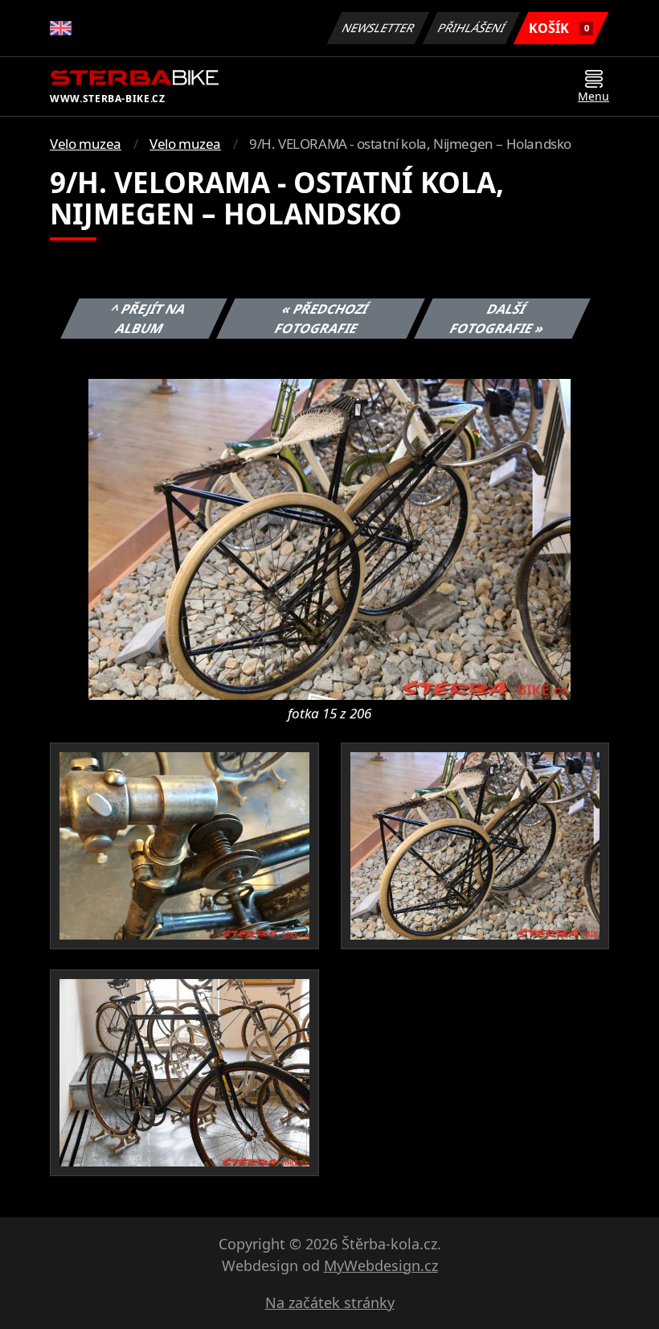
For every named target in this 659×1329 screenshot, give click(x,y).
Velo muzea (85, 143)
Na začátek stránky (330, 1302)
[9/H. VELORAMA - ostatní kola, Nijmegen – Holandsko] (329, 538)
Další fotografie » (497, 318)
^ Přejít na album (149, 318)
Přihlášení (472, 27)
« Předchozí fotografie (321, 318)
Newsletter (378, 27)
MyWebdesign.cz (381, 1265)
